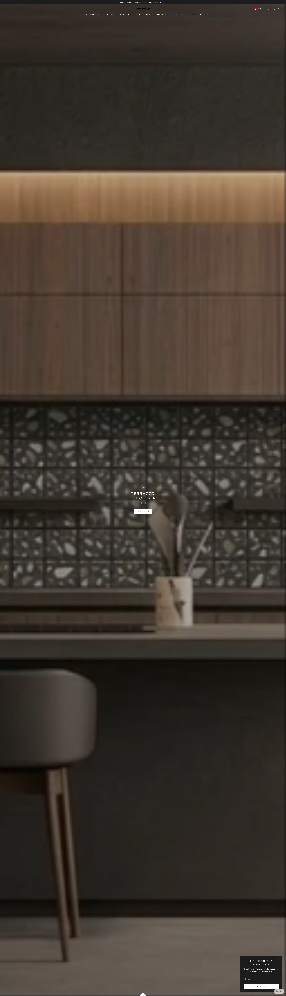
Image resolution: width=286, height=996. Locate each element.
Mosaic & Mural (93, 14)
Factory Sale (177, 14)
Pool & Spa (111, 14)
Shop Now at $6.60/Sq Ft (143, 510)
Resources (161, 14)
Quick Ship (125, 14)
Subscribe (261, 986)
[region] (143, 500)
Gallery (192, 14)
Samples (204, 14)
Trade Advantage (143, 14)
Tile (80, 14)
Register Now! (166, 2)
